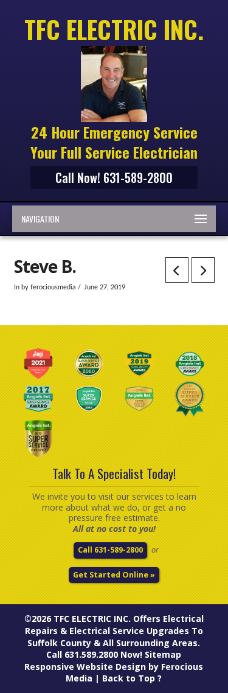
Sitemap (163, 654)
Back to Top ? (132, 678)
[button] (114, 218)
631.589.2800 (91, 654)
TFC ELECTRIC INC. (92, 618)
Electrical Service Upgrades (129, 630)
